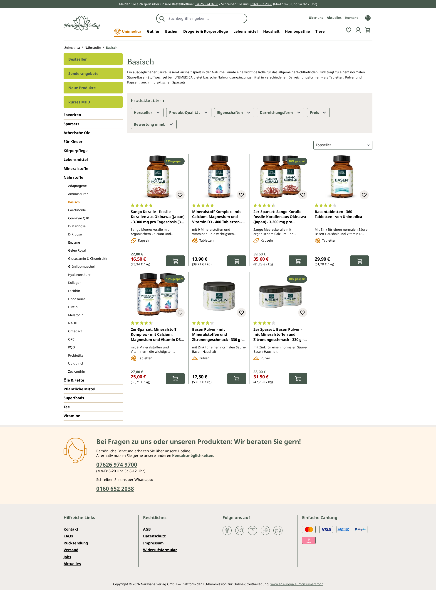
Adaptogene (77, 186)
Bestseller (77, 59)
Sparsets (71, 123)
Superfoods (74, 397)
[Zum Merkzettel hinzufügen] (180, 194)
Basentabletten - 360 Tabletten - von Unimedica (338, 214)
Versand (71, 549)
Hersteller (143, 112)
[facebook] (227, 530)
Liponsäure (76, 299)
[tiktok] (265, 530)
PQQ (71, 347)
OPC (71, 339)
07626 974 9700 (206, 4)
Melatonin (76, 315)
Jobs (67, 556)
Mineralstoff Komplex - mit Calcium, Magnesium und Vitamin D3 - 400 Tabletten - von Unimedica (217, 217)
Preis (315, 112)
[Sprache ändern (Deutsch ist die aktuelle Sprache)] (367, 17)
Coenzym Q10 (78, 218)
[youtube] (252, 530)
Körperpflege (76, 150)
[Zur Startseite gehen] (82, 23)
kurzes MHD (79, 102)
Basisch (74, 202)
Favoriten (72, 114)
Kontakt (351, 17)
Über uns (316, 17)
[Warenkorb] (367, 29)
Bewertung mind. (150, 124)
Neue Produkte (82, 87)
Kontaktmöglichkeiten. (193, 455)
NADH (72, 323)
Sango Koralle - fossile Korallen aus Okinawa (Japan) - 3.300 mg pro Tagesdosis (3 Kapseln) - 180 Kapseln (157, 217)
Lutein (73, 307)
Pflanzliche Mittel (79, 389)
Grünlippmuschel (81, 266)
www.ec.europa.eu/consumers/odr (296, 584)
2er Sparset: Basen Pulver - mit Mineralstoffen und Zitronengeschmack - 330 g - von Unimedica (278, 335)
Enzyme (74, 242)
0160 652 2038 (261, 4)
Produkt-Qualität (185, 112)
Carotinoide (77, 210)
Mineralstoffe (76, 168)
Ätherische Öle (77, 132)
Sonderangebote (83, 73)
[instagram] (239, 530)
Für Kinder (73, 141)
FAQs (68, 536)
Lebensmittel (76, 159)
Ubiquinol (75, 363)
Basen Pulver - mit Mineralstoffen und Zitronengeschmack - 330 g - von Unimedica (217, 335)
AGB (147, 529)
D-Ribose (75, 234)
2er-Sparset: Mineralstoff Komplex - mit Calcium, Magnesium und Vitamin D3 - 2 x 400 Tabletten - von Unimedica (157, 335)
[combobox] (206, 18)
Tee (67, 406)
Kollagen (75, 282)
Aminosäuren (78, 194)
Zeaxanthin (76, 371)
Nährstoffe (73, 177)
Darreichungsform (277, 112)
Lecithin (74, 291)
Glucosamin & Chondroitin (88, 258)
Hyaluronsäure (79, 274)
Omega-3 (75, 331)
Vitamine (72, 415)
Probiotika (75, 355)
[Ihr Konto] (358, 29)
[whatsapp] (277, 530)
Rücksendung (76, 543)
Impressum (153, 543)
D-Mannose (77, 226)
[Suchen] (162, 18)
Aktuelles (334, 17)
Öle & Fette (74, 380)
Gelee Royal (77, 250)
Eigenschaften (230, 112)
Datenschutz (154, 536)
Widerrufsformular (160, 549)
